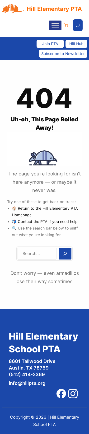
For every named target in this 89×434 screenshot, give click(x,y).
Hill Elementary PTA (54, 8)
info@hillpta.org (27, 383)
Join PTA (50, 43)
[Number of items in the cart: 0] (66, 25)
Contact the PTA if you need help (48, 221)
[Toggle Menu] (55, 25)
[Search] (65, 254)
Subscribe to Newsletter (63, 53)
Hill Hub (76, 43)
